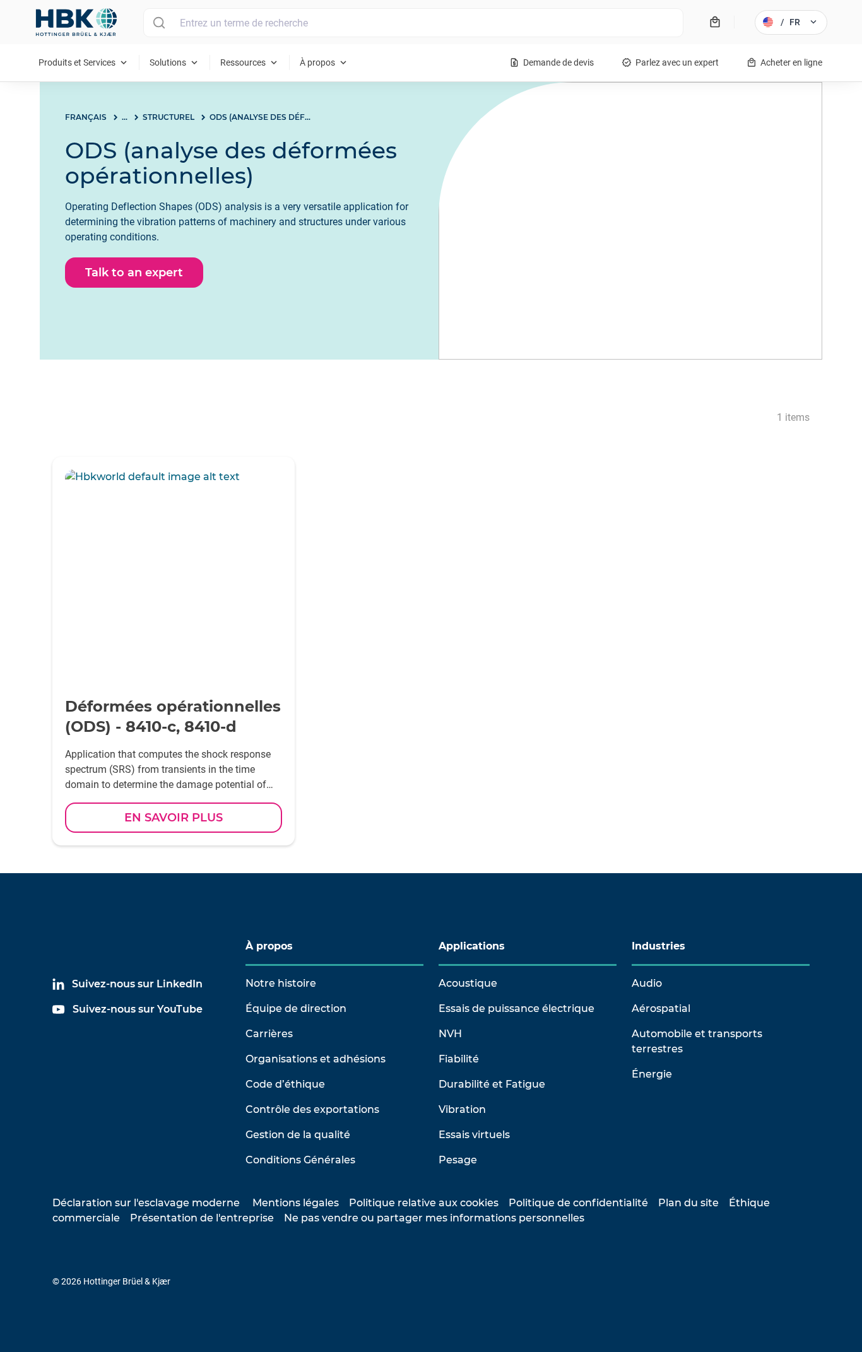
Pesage (458, 1160)
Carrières (269, 1034)
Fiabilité (459, 1059)
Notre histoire (280, 983)
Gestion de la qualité (297, 1135)
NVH (450, 1034)
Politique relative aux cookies (424, 1203)
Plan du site (688, 1203)
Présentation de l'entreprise (202, 1218)
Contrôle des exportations (312, 1109)
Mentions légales (295, 1203)
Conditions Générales (300, 1160)
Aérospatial (661, 1008)
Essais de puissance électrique (516, 1008)
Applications (472, 946)
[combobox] (413, 22)
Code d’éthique (285, 1084)
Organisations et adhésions (315, 1059)
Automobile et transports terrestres (697, 1041)
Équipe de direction (295, 1008)
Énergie (652, 1074)
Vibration (462, 1109)
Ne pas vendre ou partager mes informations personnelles (434, 1218)
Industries (658, 946)
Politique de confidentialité (578, 1203)
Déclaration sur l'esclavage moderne (146, 1203)
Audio (647, 983)
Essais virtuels (474, 1135)
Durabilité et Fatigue (492, 1084)
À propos (269, 946)
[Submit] (159, 23)
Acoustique (468, 983)
